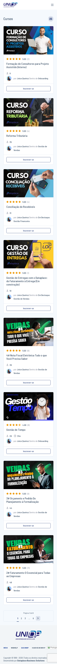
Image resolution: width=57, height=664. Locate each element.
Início (5, 648)
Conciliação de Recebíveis (20, 206)
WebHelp (14, 648)
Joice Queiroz (23, 78)
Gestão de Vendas (21, 298)
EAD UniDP (24, 648)
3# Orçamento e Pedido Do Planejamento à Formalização (22, 500)
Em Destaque (44, 217)
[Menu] (52, 5)
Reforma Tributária (16, 135)
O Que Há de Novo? (38, 648)
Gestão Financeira (22, 221)
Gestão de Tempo (15, 429)
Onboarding (43, 78)
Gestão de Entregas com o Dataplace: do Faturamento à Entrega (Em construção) (26, 281)
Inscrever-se (28, 88)
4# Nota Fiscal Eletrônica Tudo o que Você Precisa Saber (26, 357)
